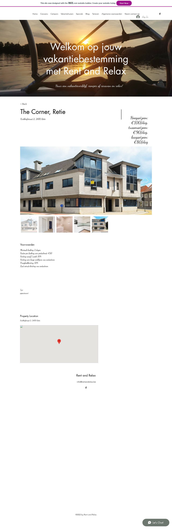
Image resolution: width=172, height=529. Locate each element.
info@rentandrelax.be (86, 382)
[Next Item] (147, 180)
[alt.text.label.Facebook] (160, 14)
